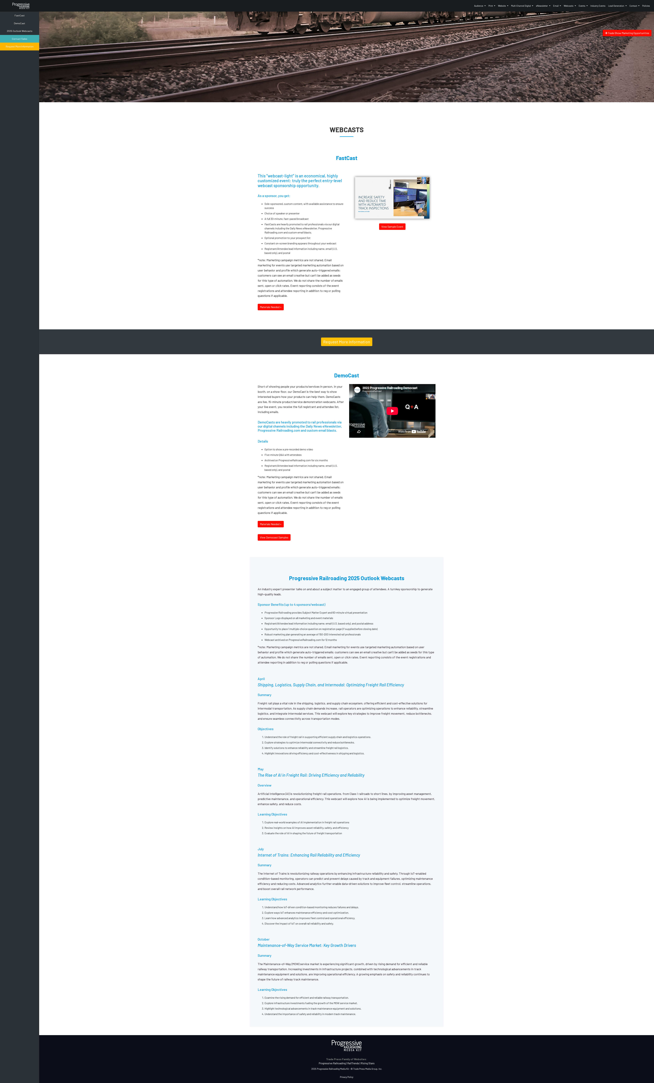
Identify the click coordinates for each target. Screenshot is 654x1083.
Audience (479, 5)
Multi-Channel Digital (521, 5)
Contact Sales (19, 38)
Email (556, 5)
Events (582, 5)
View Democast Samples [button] (274, 537)
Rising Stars (368, 1063)
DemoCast (19, 23)
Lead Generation (616, 5)
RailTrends (353, 1063)
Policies (646, 5)
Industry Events (597, 5)
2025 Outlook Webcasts (19, 30)
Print (490, 5)
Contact (633, 5)
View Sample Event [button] (392, 226)
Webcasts (569, 5)
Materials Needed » (271, 307)
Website (502, 5)
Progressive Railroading (332, 1063)
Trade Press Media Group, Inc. (367, 1068)
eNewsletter (542, 5)
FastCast (20, 15)
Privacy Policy (346, 1077)
